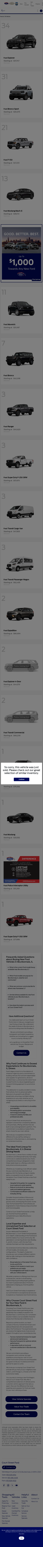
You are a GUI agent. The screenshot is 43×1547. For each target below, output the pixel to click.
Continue (21, 779)
